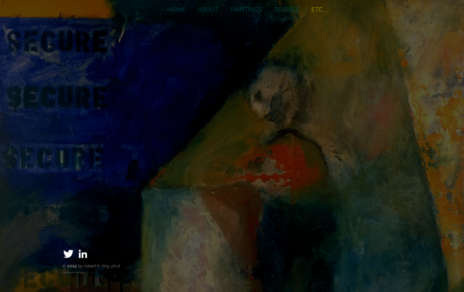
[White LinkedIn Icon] (83, 254)
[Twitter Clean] (68, 254)
